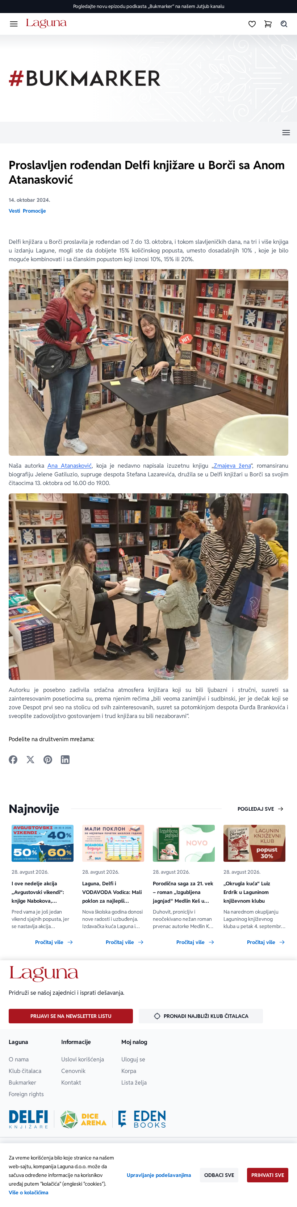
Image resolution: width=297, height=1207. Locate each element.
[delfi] (28, 1119)
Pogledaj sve (256, 809)
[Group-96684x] (142, 1119)
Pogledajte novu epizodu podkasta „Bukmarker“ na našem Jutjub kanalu (148, 6)
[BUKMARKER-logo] (85, 78)
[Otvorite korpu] (268, 24)
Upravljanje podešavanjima (159, 1175)
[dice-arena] (83, 1119)
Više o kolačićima (29, 1192)
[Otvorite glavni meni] (14, 24)
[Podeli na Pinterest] (47, 759)
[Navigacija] (148, 132)
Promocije (34, 211)
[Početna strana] (47, 24)
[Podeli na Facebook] (13, 759)
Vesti (14, 211)
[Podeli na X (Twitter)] (30, 759)
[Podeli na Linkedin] (65, 759)
